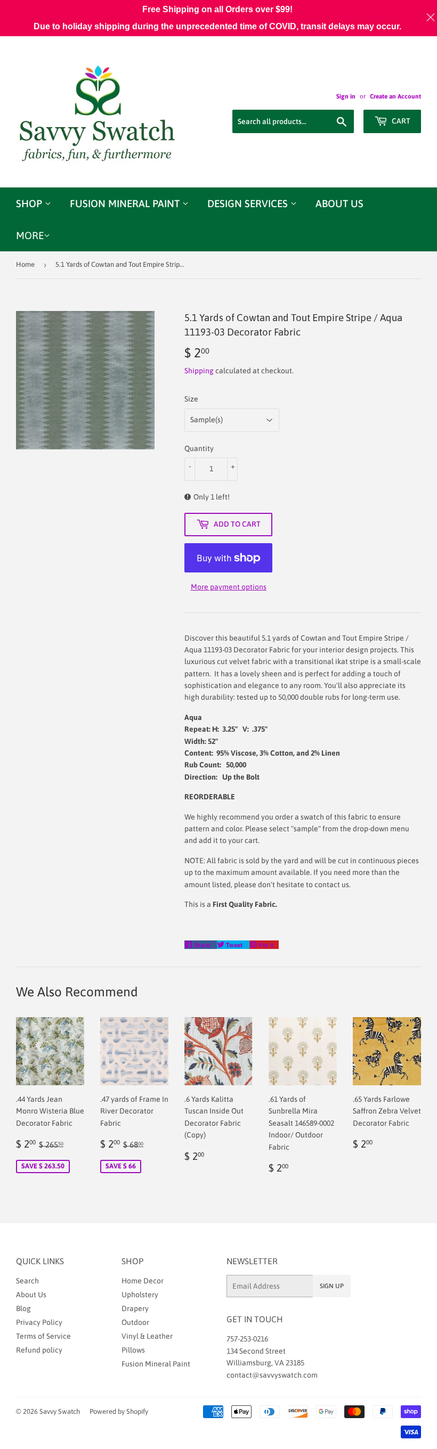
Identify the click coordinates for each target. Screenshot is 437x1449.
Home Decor (143, 1280)
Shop (30, 203)
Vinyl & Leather (147, 1336)
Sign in (345, 96)
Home (25, 264)
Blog (23, 1308)
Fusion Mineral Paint (126, 203)
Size (191, 399)
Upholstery (140, 1294)
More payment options (228, 587)
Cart (400, 121)
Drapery (135, 1308)
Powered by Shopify (119, 1411)
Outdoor (135, 1322)
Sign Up (332, 1286)
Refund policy (39, 1350)
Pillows (133, 1350)
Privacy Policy (39, 1322)
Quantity (199, 448)
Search (27, 1280)
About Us (339, 203)
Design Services (248, 203)
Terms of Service (43, 1336)
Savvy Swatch (59, 1411)
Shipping (199, 370)
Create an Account (395, 96)
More (30, 235)
